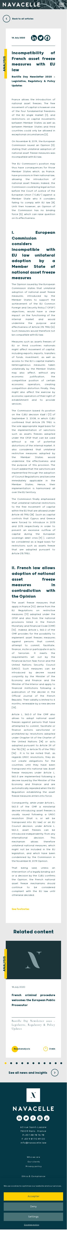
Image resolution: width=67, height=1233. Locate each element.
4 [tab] (22, 1063)
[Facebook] (47, 38)
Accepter (33, 1196)
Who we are (33, 1157)
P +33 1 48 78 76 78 (33, 1135)
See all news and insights (28, 1073)
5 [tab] (28, 1063)
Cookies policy (31, 1225)
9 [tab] (50, 1063)
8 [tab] (44, 1063)
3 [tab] (17, 1063)
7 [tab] (39, 1063)
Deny (33, 1206)
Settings (33, 1216)
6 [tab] (33, 1063)
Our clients (33, 1162)
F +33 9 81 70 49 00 (33, 1139)
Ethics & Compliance (33, 1176)
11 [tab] (61, 1063)
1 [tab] (5, 1063)
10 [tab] (56, 1063)
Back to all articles (22, 18)
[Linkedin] (34, 38)
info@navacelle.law (33, 1142)
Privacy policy (34, 1166)
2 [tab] (11, 1063)
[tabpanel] (33, 999)
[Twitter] (41, 38)
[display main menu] (61, 4)
